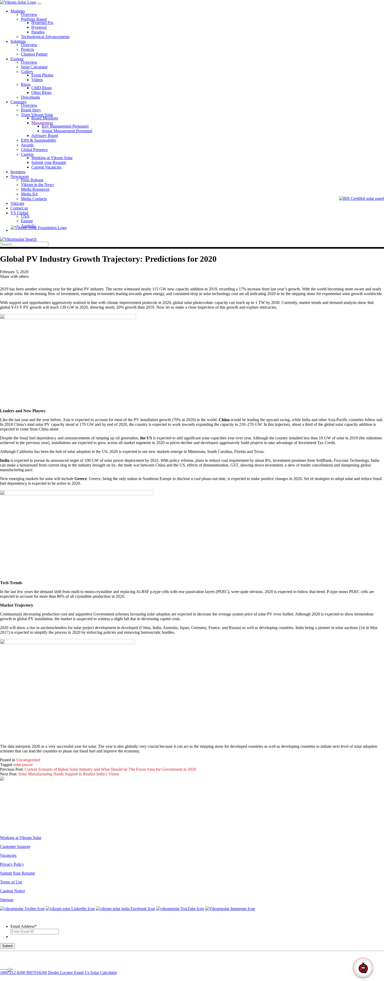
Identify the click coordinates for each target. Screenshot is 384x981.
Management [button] (42, 123)
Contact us (19, 208)
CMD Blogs (41, 88)
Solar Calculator (34, 67)
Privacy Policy (12, 864)
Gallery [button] (27, 71)
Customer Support (15, 846)
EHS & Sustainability (38, 140)
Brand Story (31, 110)
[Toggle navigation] (39, 3)
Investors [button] (17, 172)
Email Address (23, 926)
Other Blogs (41, 92)
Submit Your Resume (17, 873)
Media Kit (29, 194)
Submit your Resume (48, 162)
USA (25, 216)
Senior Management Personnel (67, 131)
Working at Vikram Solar (52, 157)
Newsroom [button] (19, 176)
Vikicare (17, 203)
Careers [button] (27, 154)
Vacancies (8, 855)
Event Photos (42, 75)
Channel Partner (34, 54)
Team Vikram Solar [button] (37, 114)
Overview (29, 14)
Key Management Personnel (65, 126)
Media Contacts (34, 198)
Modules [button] (17, 11)
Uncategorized (28, 760)
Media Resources (35, 189)
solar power (23, 764)
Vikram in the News (37, 184)
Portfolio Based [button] (33, 19)
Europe (27, 221)
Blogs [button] (26, 84)
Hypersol (38, 27)
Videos (37, 79)
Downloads (30, 97)
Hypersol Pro (42, 22)
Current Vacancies (46, 167)
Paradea (37, 32)
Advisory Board (44, 135)
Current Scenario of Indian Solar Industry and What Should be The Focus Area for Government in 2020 (110, 769)
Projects (27, 49)
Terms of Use (11, 882)
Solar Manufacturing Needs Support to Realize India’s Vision (68, 774)
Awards (27, 145)
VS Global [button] (19, 213)
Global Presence (34, 149)
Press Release (32, 180)
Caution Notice (12, 891)
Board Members (44, 118)
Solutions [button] (18, 41)
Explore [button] (17, 59)
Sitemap (6, 900)
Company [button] (18, 102)
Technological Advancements (45, 36)
